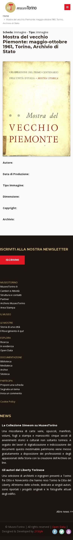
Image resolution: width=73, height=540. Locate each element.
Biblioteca (5, 361)
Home (6, 16)
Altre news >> (65, 511)
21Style (38, 531)
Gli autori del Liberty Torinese (23, 470)
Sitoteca (5, 374)
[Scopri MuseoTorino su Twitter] (61, 531)
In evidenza (7, 346)
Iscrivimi (12, 260)
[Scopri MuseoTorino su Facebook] (54, 531)
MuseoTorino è (9, 286)
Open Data (6, 350)
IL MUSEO (5, 314)
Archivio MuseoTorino (12, 303)
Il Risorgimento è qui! (12, 331)
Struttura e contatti (11, 295)
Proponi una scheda (11, 385)
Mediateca (6, 365)
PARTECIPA (6, 380)
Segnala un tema (10, 389)
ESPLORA (5, 337)
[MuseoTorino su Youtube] (68, 531)
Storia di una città (10, 327)
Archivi (4, 369)
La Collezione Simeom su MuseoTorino (29, 425)
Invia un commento (11, 393)
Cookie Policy (7, 401)
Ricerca (4, 342)
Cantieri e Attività (9, 291)
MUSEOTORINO (9, 282)
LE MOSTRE (6, 322)
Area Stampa (7, 307)
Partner (4, 299)
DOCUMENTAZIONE (11, 357)
